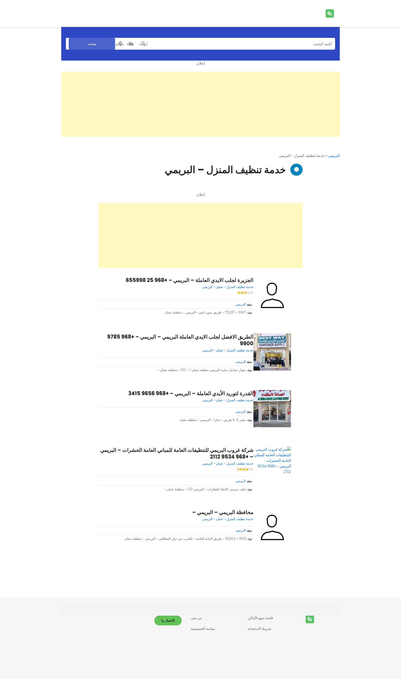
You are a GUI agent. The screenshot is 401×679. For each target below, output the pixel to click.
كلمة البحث (143, 44)
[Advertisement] (200, 104)
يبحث (91, 43)
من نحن (196, 618)
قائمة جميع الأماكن (260, 618)
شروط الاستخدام (259, 629)
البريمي (334, 155)
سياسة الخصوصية (203, 629)
